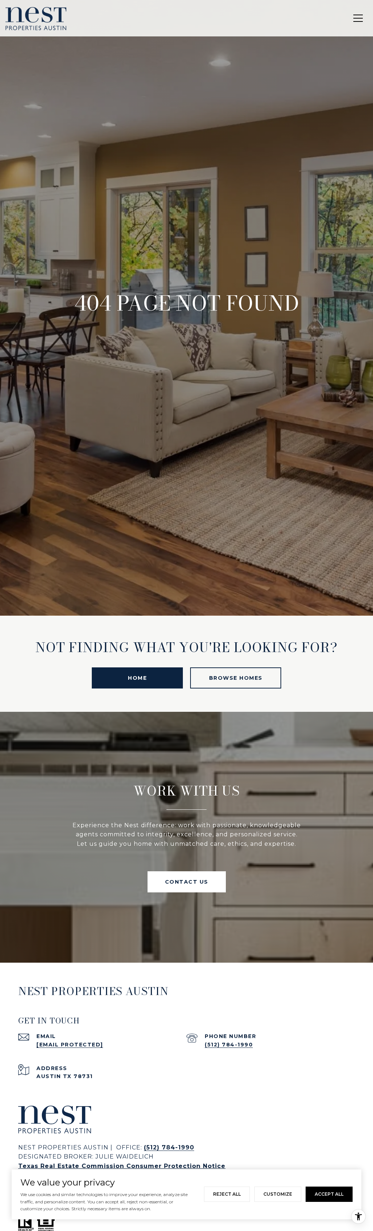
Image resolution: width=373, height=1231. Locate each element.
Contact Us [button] (186, 882)
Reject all (227, 1194)
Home (137, 678)
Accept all (329, 1194)
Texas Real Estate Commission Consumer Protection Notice (121, 1166)
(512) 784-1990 (229, 1044)
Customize (277, 1194)
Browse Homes (236, 678)
